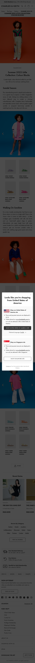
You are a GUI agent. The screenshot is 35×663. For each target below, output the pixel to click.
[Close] (30, 294)
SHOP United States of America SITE (17, 328)
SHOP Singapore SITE (17, 359)
